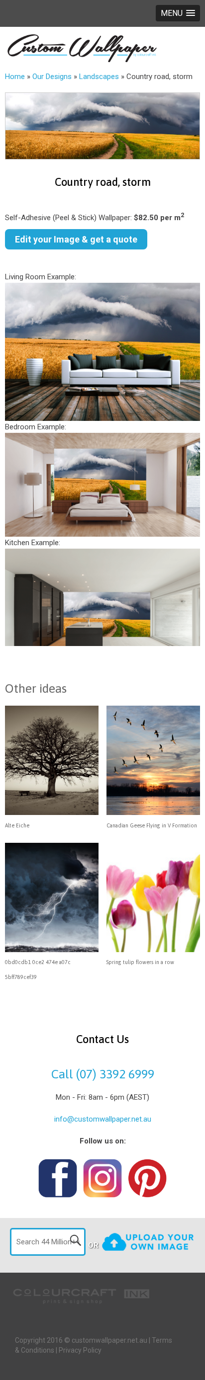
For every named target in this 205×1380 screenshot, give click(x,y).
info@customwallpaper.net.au (102, 1119)
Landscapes (99, 76)
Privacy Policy (80, 1350)
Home (15, 76)
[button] (178, 13)
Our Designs (52, 76)
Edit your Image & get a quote (76, 239)
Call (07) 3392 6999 (102, 1074)
